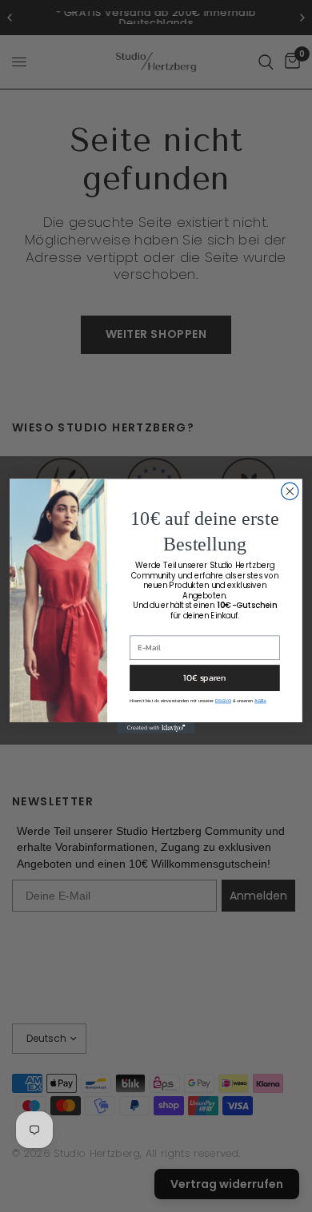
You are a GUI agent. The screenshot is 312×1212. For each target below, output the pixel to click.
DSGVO (223, 699)
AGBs (260, 699)
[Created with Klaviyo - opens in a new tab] (156, 728)
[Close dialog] (290, 491)
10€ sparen (204, 676)
